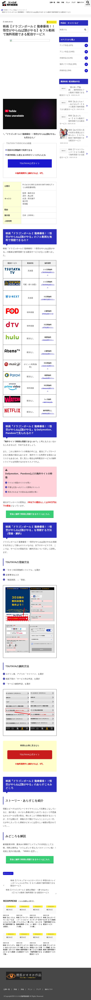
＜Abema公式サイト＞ (47, 353)
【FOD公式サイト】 (48, 314)
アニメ (68, 2)
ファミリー (9, 873)
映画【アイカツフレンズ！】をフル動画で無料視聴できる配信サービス (72, 153)
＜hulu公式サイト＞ (48, 340)
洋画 (62, 2)
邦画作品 (65, 70)
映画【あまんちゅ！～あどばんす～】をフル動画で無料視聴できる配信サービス (72, 105)
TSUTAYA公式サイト (30, 163)
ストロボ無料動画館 (22, 996)
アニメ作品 (67, 52)
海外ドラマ (80, 2)
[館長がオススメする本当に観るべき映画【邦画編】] (24, 976)
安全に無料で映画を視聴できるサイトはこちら (30, 514)
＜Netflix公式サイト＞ (47, 413)
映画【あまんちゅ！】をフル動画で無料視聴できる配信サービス (72, 120)
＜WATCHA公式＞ (47, 402)
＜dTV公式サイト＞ (47, 327)
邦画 (58, 2)
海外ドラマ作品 (68, 64)
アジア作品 (66, 45)
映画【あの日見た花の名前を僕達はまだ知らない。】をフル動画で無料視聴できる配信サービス (72, 136)
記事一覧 (52, 2)
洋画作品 (66, 58)
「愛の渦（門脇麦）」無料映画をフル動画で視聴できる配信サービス (72, 91)
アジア (73, 2)
